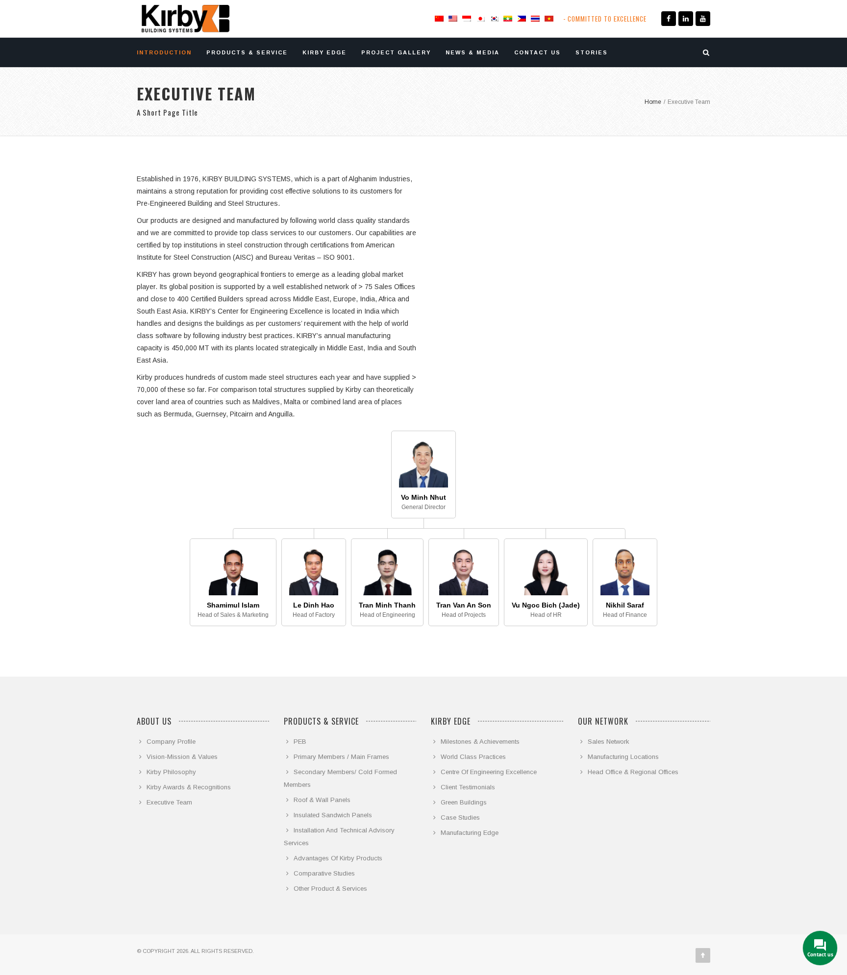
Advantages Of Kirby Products (338, 858)
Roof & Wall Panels (322, 800)
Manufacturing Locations (623, 756)
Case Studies (460, 817)
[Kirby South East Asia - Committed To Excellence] (185, 18)
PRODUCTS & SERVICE (247, 52)
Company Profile (171, 741)
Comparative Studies (324, 873)
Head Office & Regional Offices (633, 772)
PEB (300, 741)
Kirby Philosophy (171, 772)
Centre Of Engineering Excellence (489, 772)
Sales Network (608, 741)
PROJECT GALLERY (396, 52)
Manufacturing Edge (469, 832)
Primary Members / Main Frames (341, 756)
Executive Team (169, 802)
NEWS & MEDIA (472, 52)
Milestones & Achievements (480, 741)
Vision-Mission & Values (182, 756)
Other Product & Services (330, 888)
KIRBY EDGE (324, 52)
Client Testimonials (468, 787)
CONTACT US (537, 52)
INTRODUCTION (164, 52)
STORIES (591, 52)
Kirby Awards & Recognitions (189, 787)
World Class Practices (473, 756)
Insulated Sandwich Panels (333, 815)
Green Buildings (464, 802)
